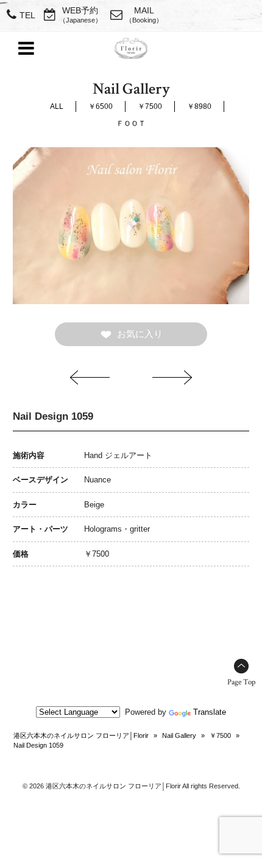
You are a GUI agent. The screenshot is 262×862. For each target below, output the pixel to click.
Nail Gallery (179, 735)
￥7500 (150, 106)
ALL (56, 106)
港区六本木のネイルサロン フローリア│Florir (81, 735)
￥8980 (199, 106)
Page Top (241, 682)
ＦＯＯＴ (131, 123)
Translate (209, 712)
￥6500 (100, 106)
